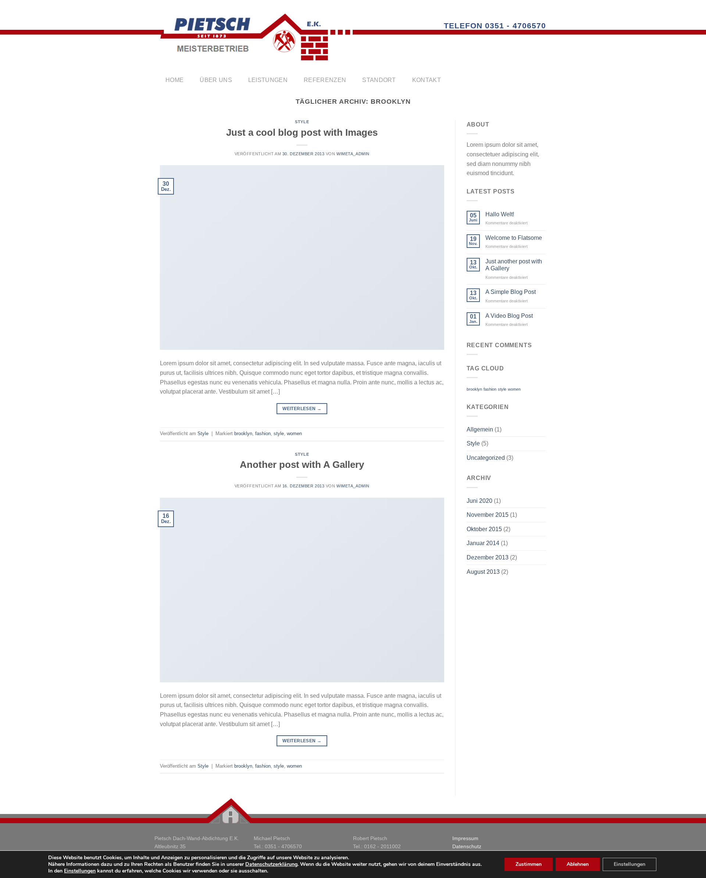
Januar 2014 (483, 543)
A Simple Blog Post (510, 292)
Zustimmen (529, 864)
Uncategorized (486, 458)
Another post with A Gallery (302, 464)
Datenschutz (466, 846)
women (294, 433)
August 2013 (483, 572)
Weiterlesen (301, 408)
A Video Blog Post (509, 316)
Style (302, 122)
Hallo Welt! (499, 214)
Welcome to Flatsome (513, 238)
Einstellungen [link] (80, 870)
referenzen (325, 80)
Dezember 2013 (488, 557)
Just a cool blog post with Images (302, 132)
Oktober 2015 (484, 529)
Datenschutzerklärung (271, 864)
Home (174, 80)
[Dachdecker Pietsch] (256, 37)
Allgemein (480, 429)
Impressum (465, 838)
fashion (263, 433)
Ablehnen (578, 864)
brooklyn (243, 433)
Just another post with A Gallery (513, 264)
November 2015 (488, 515)
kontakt (426, 80)
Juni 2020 (479, 501)
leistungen (268, 80)
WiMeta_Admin (353, 154)
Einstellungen (629, 864)
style (279, 433)
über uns (216, 80)
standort (379, 80)
